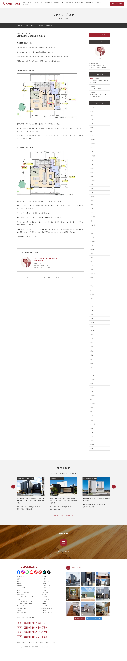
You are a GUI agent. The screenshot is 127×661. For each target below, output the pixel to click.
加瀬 (91, 290)
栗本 (91, 359)
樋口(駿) (92, 249)
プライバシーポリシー (47, 612)
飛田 (91, 440)
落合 (91, 286)
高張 (91, 188)
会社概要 (25, 5)
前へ (28, 277)
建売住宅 (68, 3)
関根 (91, 176)
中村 (91, 200)
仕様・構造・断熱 (78, 3)
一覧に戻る (50, 277)
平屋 (62, 3)
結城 (91, 363)
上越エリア (47, 590)
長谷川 (92, 420)
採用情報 (43, 603)
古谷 (91, 160)
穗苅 (91, 278)
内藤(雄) (92, 241)
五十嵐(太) (93, 237)
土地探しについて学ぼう (26, 603)
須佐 (91, 221)
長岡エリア (47, 585)
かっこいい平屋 (21, 588)
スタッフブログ (45, 599)
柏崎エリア (47, 588)
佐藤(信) (92, 180)
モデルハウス (38, 3)
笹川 (91, 302)
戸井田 (92, 294)
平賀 (91, 432)
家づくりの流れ (21, 594)
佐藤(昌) (92, 139)
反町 (91, 192)
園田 (91, 408)
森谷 (91, 383)
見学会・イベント (28, 3)
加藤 (91, 342)
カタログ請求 (44, 606)
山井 (91, 318)
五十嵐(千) (93, 375)
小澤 (91, 391)
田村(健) (92, 143)
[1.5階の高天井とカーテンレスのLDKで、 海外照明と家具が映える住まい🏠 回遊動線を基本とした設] (73, 579)
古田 (91, 436)
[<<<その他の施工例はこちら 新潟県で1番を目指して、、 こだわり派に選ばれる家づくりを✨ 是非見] (73, 594)
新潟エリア (47, 579)
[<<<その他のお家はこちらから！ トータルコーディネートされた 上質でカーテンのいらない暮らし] (73, 609)
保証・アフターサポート (23, 592)
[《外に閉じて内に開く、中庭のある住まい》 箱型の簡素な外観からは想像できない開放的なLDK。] (88, 594)
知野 (91, 428)
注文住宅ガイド (90, 3)
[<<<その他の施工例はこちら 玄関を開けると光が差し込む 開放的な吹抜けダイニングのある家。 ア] (103, 609)
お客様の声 (55, 3)
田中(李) (92, 395)
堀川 (91, 399)
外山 (91, 115)
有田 (91, 265)
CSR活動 (46, 592)
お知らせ (43, 594)
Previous (13, 487)
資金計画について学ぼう (26, 601)
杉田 (91, 184)
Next (114, 487)
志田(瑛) (92, 379)
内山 (91, 135)
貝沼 (91, 245)
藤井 (91, 168)
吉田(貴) (92, 156)
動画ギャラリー (21, 610)
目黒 (91, 123)
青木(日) (92, 322)
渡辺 (91, 387)
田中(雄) (92, 217)
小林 (91, 164)
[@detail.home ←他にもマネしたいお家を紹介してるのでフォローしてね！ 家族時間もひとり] (103, 594)
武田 (91, 233)
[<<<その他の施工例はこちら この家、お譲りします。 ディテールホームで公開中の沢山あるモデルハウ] (88, 609)
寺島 (91, 326)
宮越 (91, 119)
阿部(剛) (92, 424)
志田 (91, 152)
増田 (91, 257)
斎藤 (91, 127)
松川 (91, 367)
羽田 (91, 334)
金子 (91, 131)
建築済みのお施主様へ (47, 608)
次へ (73, 277)
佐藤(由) (92, 444)
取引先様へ (44, 610)
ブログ (98, 3)
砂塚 (91, 269)
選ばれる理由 (20, 576)
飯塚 (91, 347)
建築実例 (47, 3)
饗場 (91, 351)
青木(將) (92, 330)
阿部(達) (92, 403)
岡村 (91, 355)
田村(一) (92, 225)
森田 (91, 448)
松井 (91, 172)
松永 (91, 298)
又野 (91, 310)
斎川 (91, 412)
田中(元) (92, 273)
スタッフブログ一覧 (99, 35)
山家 (91, 416)
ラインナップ (20, 606)
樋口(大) (92, 196)
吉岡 (91, 371)
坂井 (30, 33)
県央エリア (47, 583)
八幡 (91, 338)
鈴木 (91, 148)
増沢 (91, 204)
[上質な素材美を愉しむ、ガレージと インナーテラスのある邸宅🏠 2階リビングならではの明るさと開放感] (103, 579)
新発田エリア (47, 581)
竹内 (91, 212)
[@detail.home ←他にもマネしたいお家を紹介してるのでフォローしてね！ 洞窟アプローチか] (88, 579)
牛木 (91, 282)
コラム (92, 107)
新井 (91, 306)
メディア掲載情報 (21, 612)
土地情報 (43, 601)
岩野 (91, 208)
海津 (91, 314)
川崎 (91, 253)
